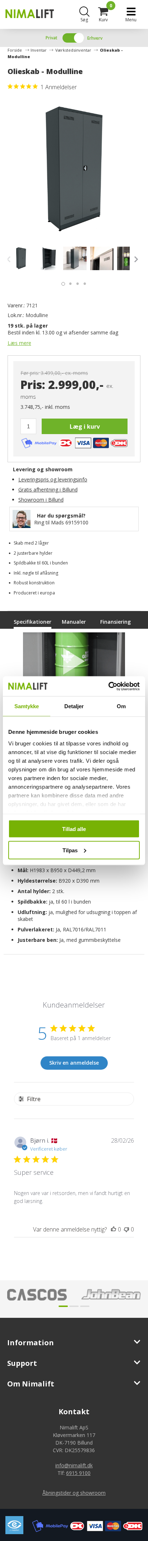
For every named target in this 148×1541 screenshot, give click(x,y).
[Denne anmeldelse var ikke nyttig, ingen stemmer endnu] (126, 1229)
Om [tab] (121, 706)
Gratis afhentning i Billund (48, 489)
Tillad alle (74, 829)
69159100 (76, 522)
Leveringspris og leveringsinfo (52, 479)
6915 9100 (78, 1472)
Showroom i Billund (41, 499)
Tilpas (70, 850)
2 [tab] (68, 282)
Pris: (32, 384)
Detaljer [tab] (74, 706)
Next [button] (135, 259)
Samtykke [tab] (26, 706)
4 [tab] (83, 282)
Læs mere (19, 342)
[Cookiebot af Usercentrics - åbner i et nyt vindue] (108, 686)
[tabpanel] (21, 259)
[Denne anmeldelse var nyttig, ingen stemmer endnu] (113, 1229)
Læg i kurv (85, 426)
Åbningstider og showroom (74, 1492)
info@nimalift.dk (74, 1465)
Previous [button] (10, 259)
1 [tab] (61, 282)
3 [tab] (76, 282)
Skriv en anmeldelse (74, 1062)
